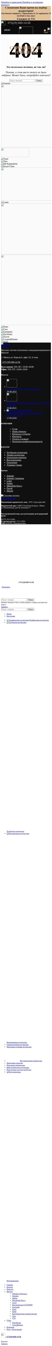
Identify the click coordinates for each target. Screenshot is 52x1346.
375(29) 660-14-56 (19, 23)
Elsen (14, 1309)
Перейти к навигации (11, 2)
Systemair (16, 1307)
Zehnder (10, 476)
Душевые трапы (14, 465)
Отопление (12, 462)
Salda (14, 1311)
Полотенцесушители (16, 457)
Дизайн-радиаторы (16, 455)
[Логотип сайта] (26, 34)
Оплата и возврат (20, 439)
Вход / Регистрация (14, 1329)
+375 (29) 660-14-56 (11, 362)
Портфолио (16, 1323)
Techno (4, 347)
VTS (14, 1318)
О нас (15, 429)
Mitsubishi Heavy (14, 486)
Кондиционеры (14, 460)
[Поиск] (41, 30)
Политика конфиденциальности (27, 441)
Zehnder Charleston (15, 478)
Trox (14, 1316)
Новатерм (5, 344)
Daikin (10, 483)
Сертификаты (17, 1325)
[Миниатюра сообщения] (12, 386)
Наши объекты (19, 431)
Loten (9, 481)
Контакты (16, 436)
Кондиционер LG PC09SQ (22, 1305)
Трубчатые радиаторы (17, 452)
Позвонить (6, 587)
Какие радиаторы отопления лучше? (24, 389)
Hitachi (10, 491)
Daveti (9, 488)
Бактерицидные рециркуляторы (24, 1314)
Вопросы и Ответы (21, 434)
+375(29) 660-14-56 (13, 1337)
